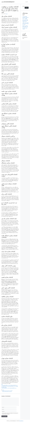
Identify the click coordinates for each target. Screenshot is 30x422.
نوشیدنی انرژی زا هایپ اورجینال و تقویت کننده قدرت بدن (25, 23)
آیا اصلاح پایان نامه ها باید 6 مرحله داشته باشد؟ (7, 390)
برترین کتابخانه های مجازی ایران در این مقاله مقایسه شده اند (9, 385)
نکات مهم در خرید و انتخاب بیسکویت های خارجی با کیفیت (25, 20)
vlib (1, 384)
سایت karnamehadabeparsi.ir (7, 1)
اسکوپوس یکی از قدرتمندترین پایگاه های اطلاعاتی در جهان (25, 17)
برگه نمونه (26, 1)
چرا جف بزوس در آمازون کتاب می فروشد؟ (7, 391)
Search (23, 6)
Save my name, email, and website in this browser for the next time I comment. (10, 413)
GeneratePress (21, 420)
